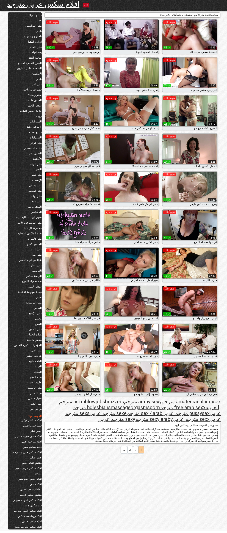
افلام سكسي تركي (31, 420)
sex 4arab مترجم (144, 413)
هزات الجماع (34, 334)
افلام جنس (36, 484)
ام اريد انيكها (35, 41)
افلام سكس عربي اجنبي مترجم (28, 471)
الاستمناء (37, 73)
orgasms (140, 407)
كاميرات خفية (34, 127)
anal (198, 401)
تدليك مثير (36, 393)
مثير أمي (37, 254)
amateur (185, 401)
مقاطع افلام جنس (32, 462)
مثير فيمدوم (35, 190)
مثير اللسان (35, 47)
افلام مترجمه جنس (31, 441)
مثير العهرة (35, 350)
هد (40, 20)
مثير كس (37, 84)
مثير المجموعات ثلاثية (29, 222)
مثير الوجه (36, 164)
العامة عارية (35, 361)
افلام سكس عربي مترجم (42, 4)
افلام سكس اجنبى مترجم (28, 510)
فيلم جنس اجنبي (32, 425)
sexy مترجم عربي (116, 419)
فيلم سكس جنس (32, 447)
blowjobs (95, 401)
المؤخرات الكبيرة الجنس (28, 345)
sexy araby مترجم (154, 419)
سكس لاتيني (34, 286)
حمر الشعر (36, 403)
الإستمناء (37, 180)
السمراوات (36, 137)
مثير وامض (36, 201)
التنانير (38, 308)
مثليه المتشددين (33, 148)
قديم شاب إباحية (32, 89)
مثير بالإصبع (35, 313)
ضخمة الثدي (35, 57)
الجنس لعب (35, 153)
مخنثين (38, 318)
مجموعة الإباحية (33, 228)
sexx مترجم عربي (191, 419)
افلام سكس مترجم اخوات (27, 452)
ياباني (38, 31)
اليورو (38, 324)
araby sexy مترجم (143, 401)
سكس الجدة (35, 105)
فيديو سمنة (35, 132)
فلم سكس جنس (32, 505)
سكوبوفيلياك (34, 95)
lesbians (102, 407)
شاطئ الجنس (34, 355)
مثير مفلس (35, 185)
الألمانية (37, 158)
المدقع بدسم (34, 206)
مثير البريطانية (34, 302)
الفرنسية (37, 270)
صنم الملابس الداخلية (30, 233)
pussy (195, 413)
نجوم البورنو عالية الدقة (28, 217)
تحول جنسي (35, 398)
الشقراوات (36, 121)
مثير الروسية (34, 387)
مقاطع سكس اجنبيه (31, 494)
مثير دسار (36, 265)
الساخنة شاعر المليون (29, 68)
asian (79, 401)
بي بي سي (36, 409)
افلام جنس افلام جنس (30, 478)
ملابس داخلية (34, 339)
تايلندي (38, 371)
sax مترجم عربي (186, 413)
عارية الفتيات (34, 382)
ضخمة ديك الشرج (32, 281)
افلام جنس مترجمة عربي (28, 436)
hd (90, 407)
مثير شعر (36, 174)
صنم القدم (36, 377)
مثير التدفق (35, 329)
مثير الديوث (35, 249)
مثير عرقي (36, 142)
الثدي (39, 169)
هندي (39, 297)
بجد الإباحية (35, 52)
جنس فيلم (36, 431)
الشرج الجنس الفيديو (30, 63)
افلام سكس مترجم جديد (28, 526)
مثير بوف (36, 196)
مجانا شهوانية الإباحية (30, 292)
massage (121, 407)
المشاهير (37, 212)
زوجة (39, 116)
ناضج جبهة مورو (33, 36)
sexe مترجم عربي (108, 413)
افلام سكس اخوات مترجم (27, 500)
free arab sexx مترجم (183, 407)
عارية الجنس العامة (31, 111)
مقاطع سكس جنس (31, 489)
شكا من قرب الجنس (30, 260)
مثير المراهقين (33, 25)
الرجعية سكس (34, 276)
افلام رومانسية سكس (30, 516)
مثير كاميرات (34, 238)
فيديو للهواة (35, 15)
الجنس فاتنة (35, 100)
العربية (38, 366)
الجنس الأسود (34, 244)
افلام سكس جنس (32, 521)
